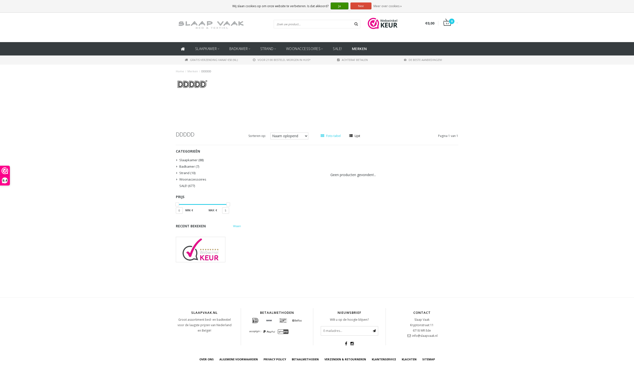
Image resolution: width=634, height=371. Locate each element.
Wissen (237, 226)
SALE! (337, 48)
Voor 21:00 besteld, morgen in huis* (284, 60)
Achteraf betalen (355, 60)
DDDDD (206, 71)
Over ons (206, 359)
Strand (267, 48)
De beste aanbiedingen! (425, 60)
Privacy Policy (275, 359)
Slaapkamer (206, 48)
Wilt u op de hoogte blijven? (349, 320)
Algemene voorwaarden (238, 359)
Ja (339, 6)
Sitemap (428, 359)
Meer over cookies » (387, 6)
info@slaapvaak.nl (425, 336)
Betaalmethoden (305, 359)
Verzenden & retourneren (345, 359)
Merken (359, 48)
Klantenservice (384, 359)
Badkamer (238, 48)
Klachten (409, 359)
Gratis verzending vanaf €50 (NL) (214, 60)
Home (180, 71)
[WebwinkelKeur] (208, 249)
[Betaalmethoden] (255, 320)
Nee (361, 6)
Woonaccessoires (303, 48)
